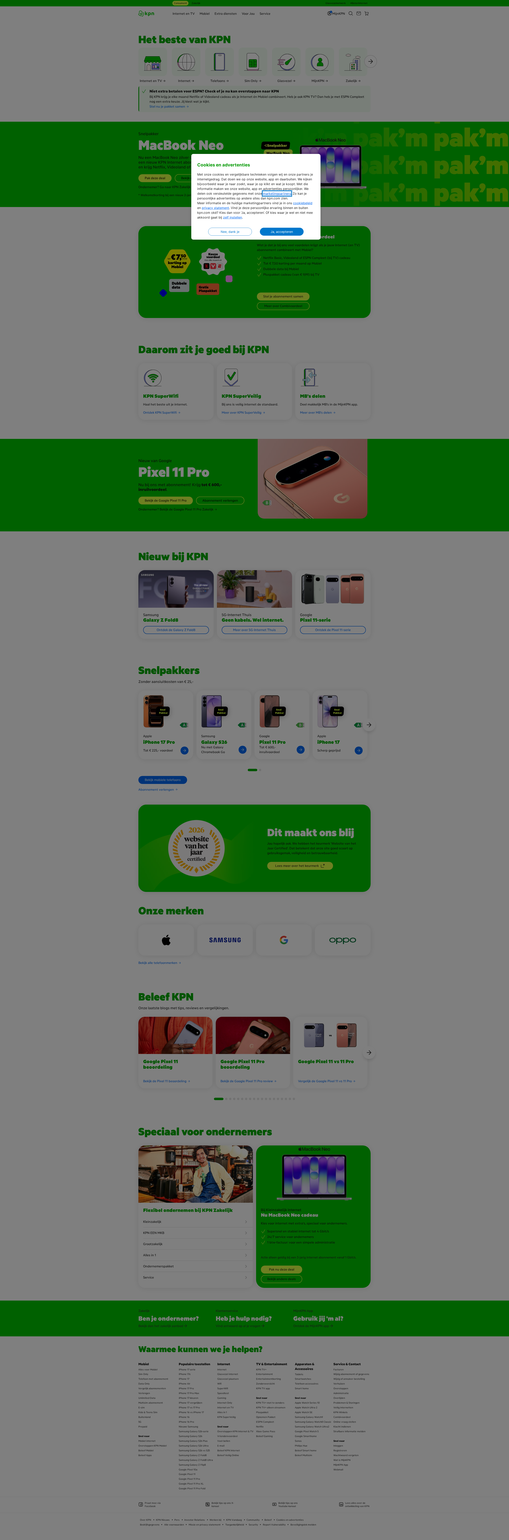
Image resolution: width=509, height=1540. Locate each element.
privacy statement (215, 208)
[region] (256, 197)
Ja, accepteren (282, 232)
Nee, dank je (230, 232)
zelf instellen (232, 217)
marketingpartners (277, 193)
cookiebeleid (302, 203)
